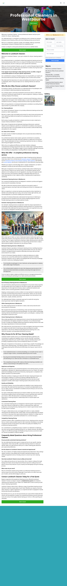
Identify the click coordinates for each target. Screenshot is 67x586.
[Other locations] (60, 3)
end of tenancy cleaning (21, 160)
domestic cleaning (25, 159)
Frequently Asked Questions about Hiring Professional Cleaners (54, 82)
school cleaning (7, 162)
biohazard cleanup (10, 160)
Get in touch (33, 23)
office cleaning (31, 160)
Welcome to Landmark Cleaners (53, 68)
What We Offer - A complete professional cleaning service (53, 75)
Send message (55, 60)
